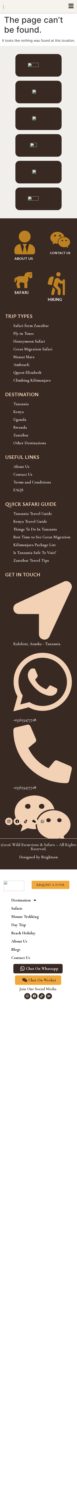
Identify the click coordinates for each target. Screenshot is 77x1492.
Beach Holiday (23, 933)
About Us (19, 941)
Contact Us (20, 957)
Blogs (15, 949)
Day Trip (18, 924)
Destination (21, 900)
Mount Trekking (25, 916)
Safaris (16, 908)
